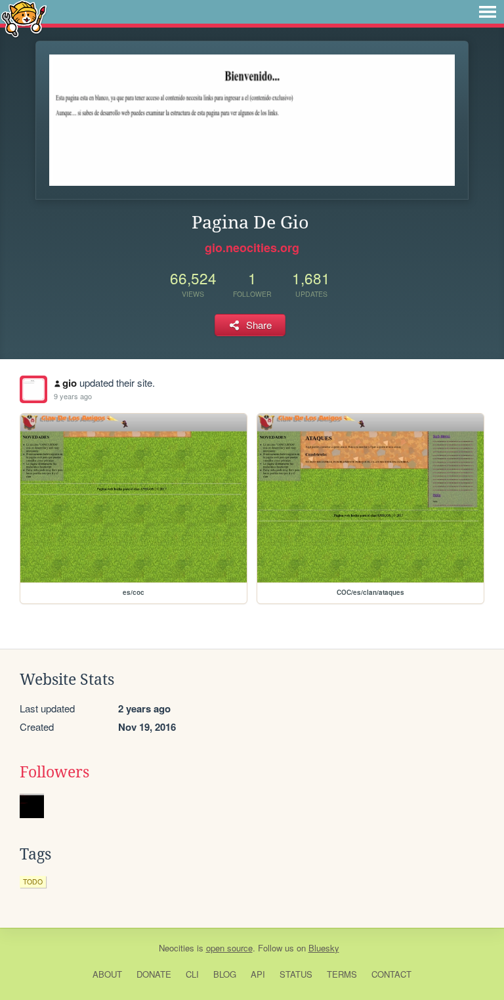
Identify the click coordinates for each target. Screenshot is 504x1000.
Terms (342, 974)
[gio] (33, 389)
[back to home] (24, 18)
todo (33, 881)
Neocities (176, 948)
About (107, 974)
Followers (54, 772)
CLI (192, 974)
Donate (153, 974)
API (258, 974)
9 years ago (73, 396)
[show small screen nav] (487, 12)
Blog (224, 974)
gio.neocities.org (252, 247)
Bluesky (323, 948)
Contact (391, 974)
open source (229, 948)
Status (296, 974)
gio (69, 383)
